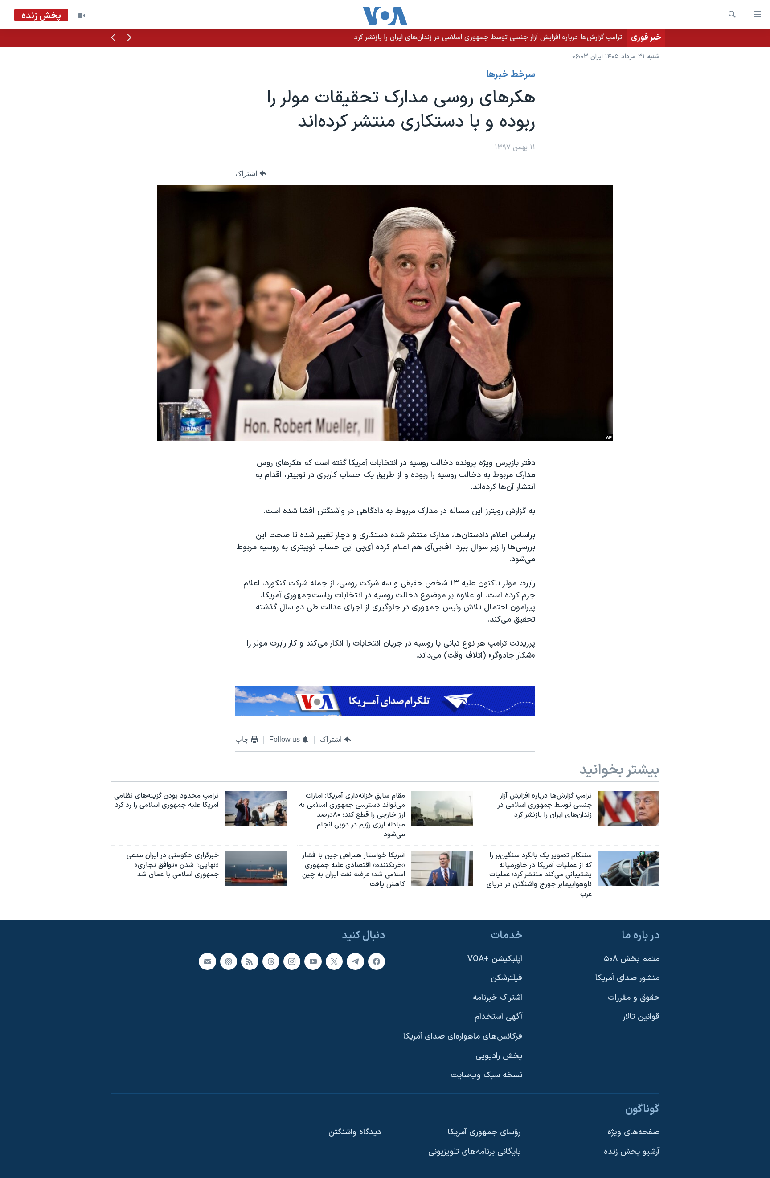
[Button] (250, 174)
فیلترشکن (506, 978)
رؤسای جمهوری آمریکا (484, 1132)
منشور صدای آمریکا (627, 978)
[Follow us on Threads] (270, 961)
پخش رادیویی (498, 1056)
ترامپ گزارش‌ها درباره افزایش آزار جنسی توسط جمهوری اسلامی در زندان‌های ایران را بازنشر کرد (488, 37)
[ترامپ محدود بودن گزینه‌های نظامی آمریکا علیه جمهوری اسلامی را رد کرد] (256, 808)
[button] (129, 38)
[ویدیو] (81, 15)
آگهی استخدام (498, 1017)
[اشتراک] (207, 961)
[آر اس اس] (249, 961)
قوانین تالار (641, 1017)
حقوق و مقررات (633, 998)
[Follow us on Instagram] (291, 961)
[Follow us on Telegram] (355, 961)
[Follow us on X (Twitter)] (334, 961)
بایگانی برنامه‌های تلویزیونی (474, 1152)
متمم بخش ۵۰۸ (631, 959)
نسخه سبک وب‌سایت (486, 1075)
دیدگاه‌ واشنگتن (354, 1132)
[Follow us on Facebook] (376, 961)
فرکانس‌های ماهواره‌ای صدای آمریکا (462, 1037)
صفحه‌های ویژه (633, 1132)
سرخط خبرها (511, 75)
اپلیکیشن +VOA (494, 959)
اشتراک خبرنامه (497, 998)
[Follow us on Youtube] (312, 961)
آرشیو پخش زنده (631, 1152)
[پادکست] (228, 961)
